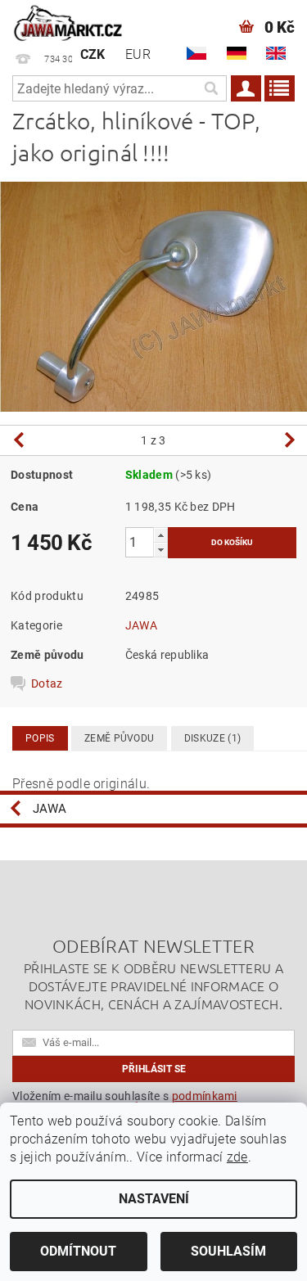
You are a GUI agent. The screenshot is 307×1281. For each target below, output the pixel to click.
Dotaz (47, 683)
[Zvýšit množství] (160, 535)
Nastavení (154, 1199)
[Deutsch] (236, 53)
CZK (93, 54)
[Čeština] (196, 53)
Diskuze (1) (213, 738)
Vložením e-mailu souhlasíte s (124, 1101)
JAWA (141, 625)
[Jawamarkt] (68, 21)
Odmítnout (78, 1251)
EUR (138, 54)
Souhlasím (228, 1251)
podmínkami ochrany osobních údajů (124, 1101)
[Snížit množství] (160, 549)
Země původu (119, 738)
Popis (40, 738)
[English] (276, 53)
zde (237, 1157)
